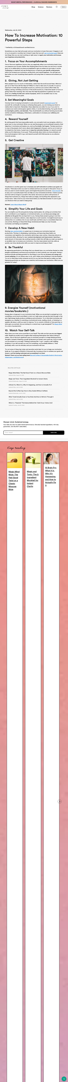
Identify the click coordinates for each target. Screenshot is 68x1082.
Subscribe (54, 432)
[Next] (59, 801)
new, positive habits (16, 231)
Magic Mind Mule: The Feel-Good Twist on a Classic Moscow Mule (29, 373)
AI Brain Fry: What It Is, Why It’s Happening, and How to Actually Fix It (30, 385)
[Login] (56, 7)
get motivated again (50, 53)
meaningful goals (49, 103)
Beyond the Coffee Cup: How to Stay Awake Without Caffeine (28, 391)
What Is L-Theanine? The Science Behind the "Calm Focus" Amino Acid (30, 403)
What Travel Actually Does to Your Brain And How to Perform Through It (31, 397)
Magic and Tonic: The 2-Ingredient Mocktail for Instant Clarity (28, 379)
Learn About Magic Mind (18, 204)
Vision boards (56, 190)
